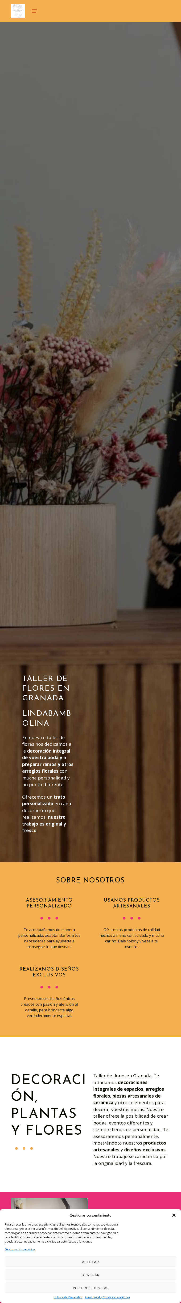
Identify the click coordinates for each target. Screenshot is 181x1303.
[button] (174, 1215)
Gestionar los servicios (20, 1249)
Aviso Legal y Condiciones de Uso (107, 1297)
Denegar (90, 1274)
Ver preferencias (90, 1287)
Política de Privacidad (68, 1297)
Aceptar (90, 1261)
